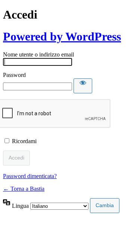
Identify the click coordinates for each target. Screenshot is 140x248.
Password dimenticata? (30, 176)
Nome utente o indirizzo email (38, 54)
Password (14, 75)
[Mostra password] (83, 85)
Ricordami (24, 141)
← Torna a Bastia (23, 189)
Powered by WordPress (62, 36)
